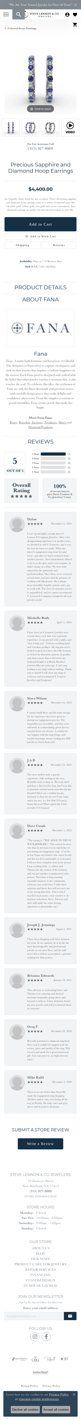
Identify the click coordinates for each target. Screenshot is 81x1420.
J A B (31, 760)
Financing (40, 1275)
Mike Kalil (35, 1077)
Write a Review (40, 1144)
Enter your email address (40, 1308)
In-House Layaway (40, 1285)
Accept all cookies (56, 1409)
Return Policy (29, 1386)
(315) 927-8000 (40, 148)
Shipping (22, 245)
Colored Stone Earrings (22, 28)
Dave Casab (36, 825)
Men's (62, 422)
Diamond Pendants (40, 427)
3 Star (35, 463)
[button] (19, 14)
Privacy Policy (51, 1386)
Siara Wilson (37, 698)
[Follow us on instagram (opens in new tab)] (34, 1336)
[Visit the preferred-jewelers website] (50, 1359)
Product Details (40, 288)
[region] (40, 78)
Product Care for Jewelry (40, 1264)
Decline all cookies (25, 1409)
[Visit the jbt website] (64, 1359)
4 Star (35, 458)
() (69, 454)
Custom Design (40, 1280)
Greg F (32, 1026)
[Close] (75, 5)
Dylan (32, 519)
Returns (59, 245)
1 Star (35, 472)
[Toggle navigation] (6, 14)
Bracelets (24, 422)
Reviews (41, 442)
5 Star (35, 454)
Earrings (37, 422)
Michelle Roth (38, 617)
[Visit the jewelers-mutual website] (40, 1372)
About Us (41, 1248)
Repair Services (40, 1269)
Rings (13, 422)
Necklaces (50, 422)
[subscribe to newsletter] (70, 1316)
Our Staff (40, 1259)
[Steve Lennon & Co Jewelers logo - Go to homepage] (40, 14)
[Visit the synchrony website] (19, 1359)
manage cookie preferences (39, 1399)
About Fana (40, 300)
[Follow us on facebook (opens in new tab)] (46, 1336)
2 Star (35, 467)
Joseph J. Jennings (41, 924)
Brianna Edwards (40, 975)
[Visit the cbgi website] (35, 1359)
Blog (40, 1253)
